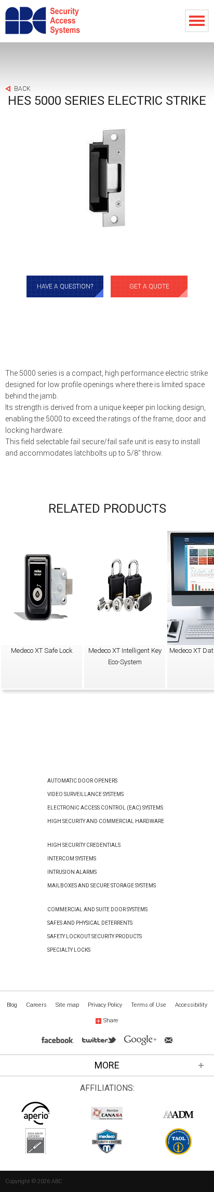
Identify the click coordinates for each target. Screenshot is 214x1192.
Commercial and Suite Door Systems (97, 909)
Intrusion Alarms (72, 872)
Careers (36, 1005)
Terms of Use (148, 1005)
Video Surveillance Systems (85, 794)
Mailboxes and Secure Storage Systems (101, 885)
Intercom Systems (71, 858)
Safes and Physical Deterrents (89, 923)
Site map (67, 1005)
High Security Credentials (84, 845)
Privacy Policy (105, 1005)
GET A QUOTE (149, 286)
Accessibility (191, 1005)
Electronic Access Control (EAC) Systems (105, 808)
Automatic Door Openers (82, 781)
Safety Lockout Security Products (94, 936)
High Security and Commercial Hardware (105, 821)
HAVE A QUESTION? (65, 286)
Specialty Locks (68, 950)
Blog (12, 1005)
